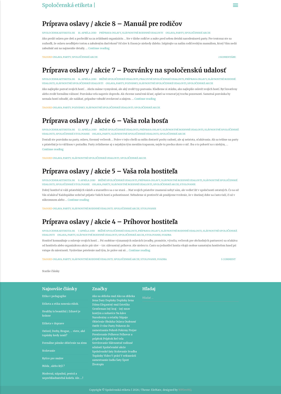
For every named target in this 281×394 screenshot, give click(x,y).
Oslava (170, 32)
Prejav (133, 330)
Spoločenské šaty (103, 351)
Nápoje (123, 317)
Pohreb (113, 330)
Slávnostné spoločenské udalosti (79, 83)
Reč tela (118, 338)
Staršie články (51, 271)
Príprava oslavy (110, 32)
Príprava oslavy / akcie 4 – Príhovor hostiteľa (110, 222)
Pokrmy (123, 330)
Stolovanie (187, 184)
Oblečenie (98, 321)
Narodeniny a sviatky (105, 317)
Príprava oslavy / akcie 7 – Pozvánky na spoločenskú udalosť (134, 70)
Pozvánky (131, 83)
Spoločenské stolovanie (73, 133)
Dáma (96, 304)
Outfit (95, 325)
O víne (104, 325)
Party (180, 32)
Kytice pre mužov (52, 358)
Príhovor (113, 334)
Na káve (121, 313)
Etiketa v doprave (53, 323)
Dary (102, 300)
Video (107, 355)
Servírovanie (100, 342)
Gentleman (99, 308)
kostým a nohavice (103, 313)
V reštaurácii (128, 355)
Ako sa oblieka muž (104, 296)
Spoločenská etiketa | (68, 5)
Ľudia (112, 360)
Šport (125, 360)
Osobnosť (130, 321)
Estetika (124, 304)
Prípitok (108, 338)
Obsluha (110, 321)
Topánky (97, 355)
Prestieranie (99, 334)
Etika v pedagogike (54, 296)
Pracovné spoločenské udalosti (161, 79)
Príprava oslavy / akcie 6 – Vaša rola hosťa (105, 121)
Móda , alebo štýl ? (53, 366)
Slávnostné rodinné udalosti (142, 32)
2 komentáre (227, 57)
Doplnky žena (125, 300)
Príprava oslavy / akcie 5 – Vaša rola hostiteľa (110, 171)
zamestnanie (100, 360)
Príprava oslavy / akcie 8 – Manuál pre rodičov (112, 24)
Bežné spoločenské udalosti (118, 79)
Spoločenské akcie (197, 32)
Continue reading (99, 48)
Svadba (166, 234)
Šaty (119, 360)
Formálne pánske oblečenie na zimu (64, 342)
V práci (115, 355)
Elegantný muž (109, 304)
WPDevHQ (184, 389)
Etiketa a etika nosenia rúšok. (60, 303)
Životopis (98, 364)
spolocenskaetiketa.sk (58, 32)
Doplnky (110, 300)
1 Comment (228, 259)
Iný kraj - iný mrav (118, 308)
